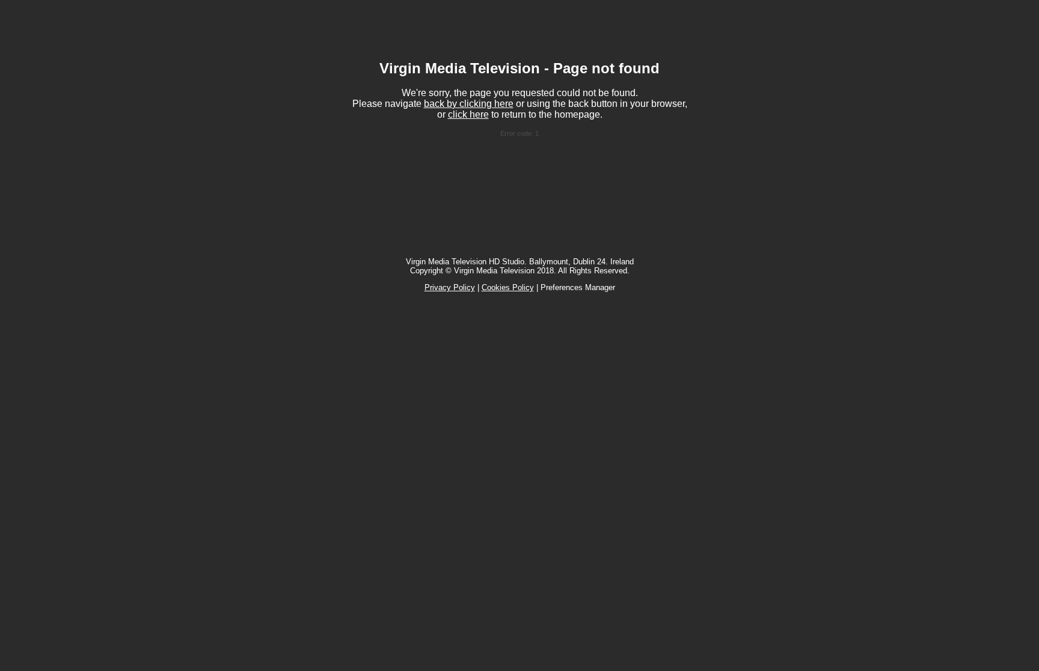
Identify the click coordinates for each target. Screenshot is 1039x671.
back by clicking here (468, 104)
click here (468, 114)
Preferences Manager (578, 287)
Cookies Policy (508, 287)
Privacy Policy (449, 287)
